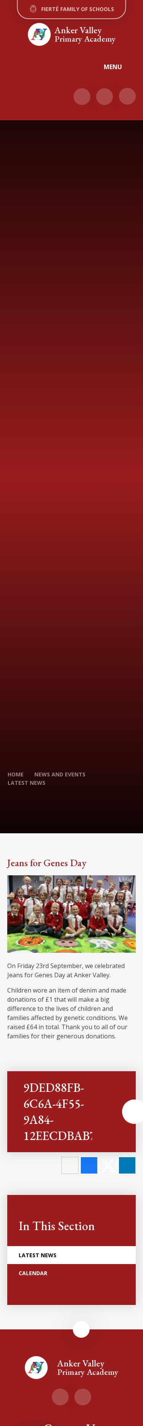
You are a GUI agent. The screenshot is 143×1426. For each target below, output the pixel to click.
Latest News (26, 782)
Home (16, 774)
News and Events (59, 774)
